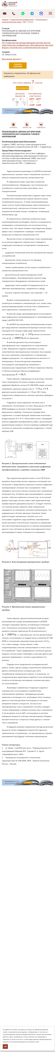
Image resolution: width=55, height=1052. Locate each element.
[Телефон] (13, 13)
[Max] (41, 13)
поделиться (41, 127)
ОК (5, 1047)
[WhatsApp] (23, 13)
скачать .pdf (26, 127)
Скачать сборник (18, 65)
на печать (13, 127)
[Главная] (12, 4)
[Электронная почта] (4, 13)
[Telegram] (32, 13)
